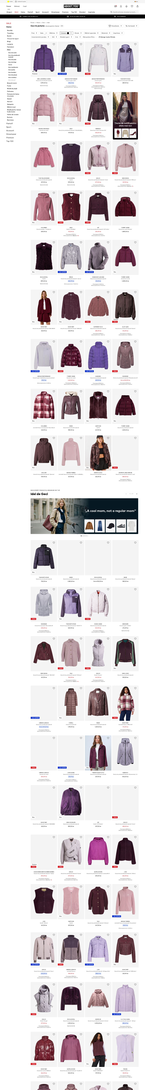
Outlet (11, 1)
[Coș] (137, 6)
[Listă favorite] (132, 6)
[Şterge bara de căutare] (137, 12)
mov (48, 22)
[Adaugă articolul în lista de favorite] (54, 44)
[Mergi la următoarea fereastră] (137, 494)
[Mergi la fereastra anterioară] (126, 494)
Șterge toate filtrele (108, 37)
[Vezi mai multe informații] (43, 85)
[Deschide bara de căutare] (111, 12)
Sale (41, 33)
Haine (38, 22)
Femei (9, 6)
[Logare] (121, 6)
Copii (25, 6)
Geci (43, 22)
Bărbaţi (17, 6)
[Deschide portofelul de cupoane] (115, 6)
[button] (115, 25)
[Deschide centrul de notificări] (126, 6)
